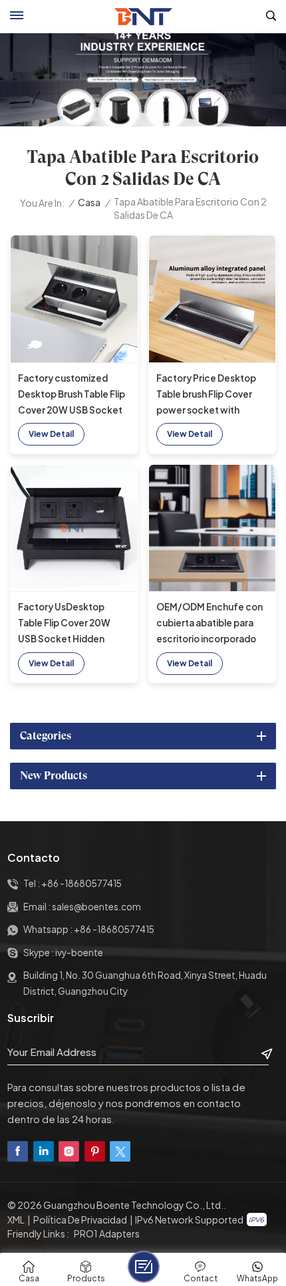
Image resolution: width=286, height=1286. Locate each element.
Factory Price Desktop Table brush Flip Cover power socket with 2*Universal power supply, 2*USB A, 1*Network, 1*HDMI (206, 395)
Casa (89, 202)
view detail (51, 434)
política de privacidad (80, 1219)
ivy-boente (79, 952)
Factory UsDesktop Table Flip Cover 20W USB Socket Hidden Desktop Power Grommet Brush (64, 624)
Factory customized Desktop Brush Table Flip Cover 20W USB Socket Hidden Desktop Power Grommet (71, 395)
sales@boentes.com (96, 906)
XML (16, 1219)
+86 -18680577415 (81, 883)
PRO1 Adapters (107, 1233)
